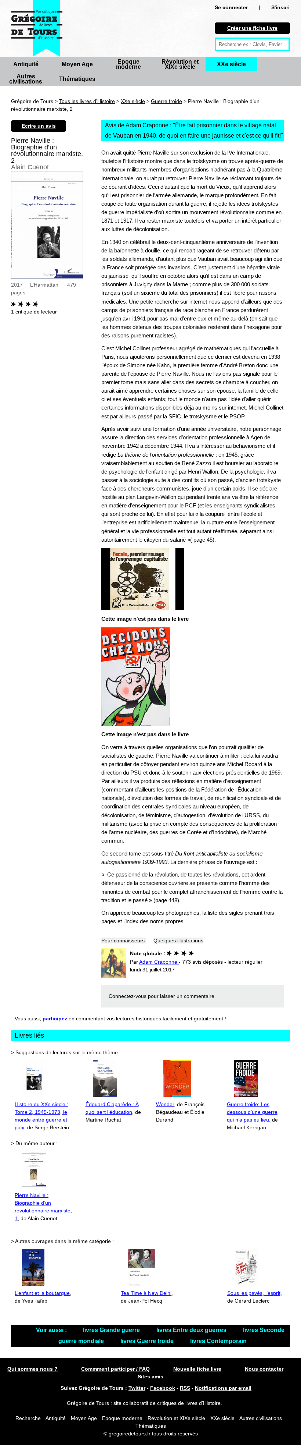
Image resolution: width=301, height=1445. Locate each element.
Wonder (165, 1104)
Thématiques (77, 79)
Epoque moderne (128, 64)
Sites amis (150, 1377)
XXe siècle (231, 64)
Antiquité (26, 64)
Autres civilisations (25, 79)
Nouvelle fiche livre (197, 1369)
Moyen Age (77, 64)
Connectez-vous (127, 996)
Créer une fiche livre (252, 28)
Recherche (28, 1418)
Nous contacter (264, 1369)
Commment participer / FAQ (115, 1369)
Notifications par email (223, 1388)
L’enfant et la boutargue (42, 1293)
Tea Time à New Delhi (146, 1293)
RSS (185, 1388)
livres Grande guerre (112, 1330)
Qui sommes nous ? (32, 1369)
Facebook (162, 1388)
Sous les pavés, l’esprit (253, 1293)
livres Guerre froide (147, 1341)
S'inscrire (282, 7)
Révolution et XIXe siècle (180, 64)
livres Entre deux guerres (192, 1330)
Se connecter (231, 7)
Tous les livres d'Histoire (87, 101)
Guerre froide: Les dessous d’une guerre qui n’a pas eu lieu (252, 1112)
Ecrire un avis (39, 126)
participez (55, 1018)
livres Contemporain (218, 1341)
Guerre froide (166, 101)
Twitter (136, 1388)
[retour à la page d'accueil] (36, 28)
